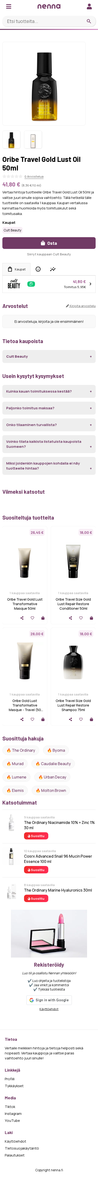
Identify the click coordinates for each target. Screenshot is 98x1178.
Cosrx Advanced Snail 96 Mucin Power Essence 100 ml (58, 859)
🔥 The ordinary (20, 750)
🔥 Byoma (56, 750)
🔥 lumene (16, 777)
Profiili (10, 1078)
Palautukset (14, 1155)
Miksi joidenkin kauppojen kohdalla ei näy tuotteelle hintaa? (43, 466)
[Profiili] (89, 6)
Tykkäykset (14, 1085)
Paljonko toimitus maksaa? (30, 408)
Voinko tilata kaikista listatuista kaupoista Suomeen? (43, 444)
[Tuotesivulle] (43, 618)
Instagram (13, 1113)
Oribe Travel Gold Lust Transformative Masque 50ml (25, 604)
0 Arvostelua (34, 176)
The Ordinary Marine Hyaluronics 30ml (58, 890)
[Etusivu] (49, 6)
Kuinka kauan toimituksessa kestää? (39, 391)
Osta (51, 243)
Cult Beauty (12, 230)
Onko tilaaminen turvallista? (31, 424)
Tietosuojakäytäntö (22, 1148)
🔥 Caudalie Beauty (53, 763)
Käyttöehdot (49, 1009)
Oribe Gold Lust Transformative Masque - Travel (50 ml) (25, 707)
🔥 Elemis (15, 790)
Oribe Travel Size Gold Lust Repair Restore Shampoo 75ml (73, 705)
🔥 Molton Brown (51, 790)
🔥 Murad (15, 763)
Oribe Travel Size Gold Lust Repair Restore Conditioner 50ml (73, 604)
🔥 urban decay (52, 777)
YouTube (12, 1120)
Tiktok (10, 1106)
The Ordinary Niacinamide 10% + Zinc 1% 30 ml (59, 825)
